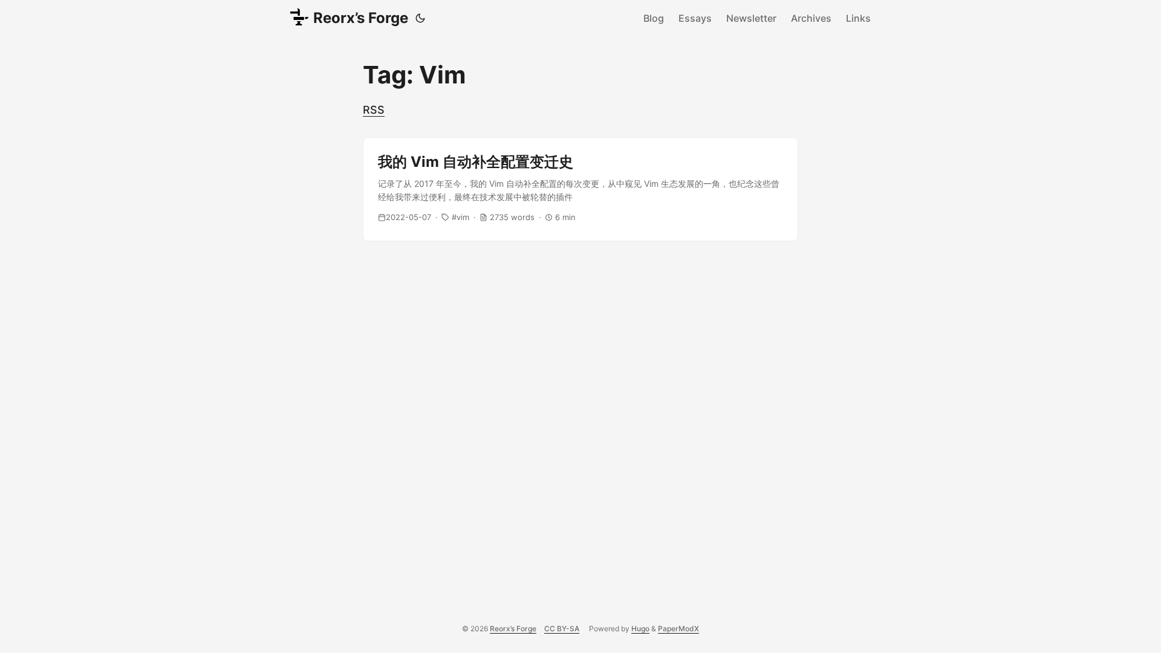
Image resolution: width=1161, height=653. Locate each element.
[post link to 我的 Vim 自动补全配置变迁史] (580, 189)
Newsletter (751, 18)
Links (858, 18)
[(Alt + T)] (420, 18)
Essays (695, 18)
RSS (374, 109)
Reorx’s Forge (360, 18)
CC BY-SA (561, 628)
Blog (653, 18)
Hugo (640, 628)
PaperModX (678, 628)
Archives (811, 18)
